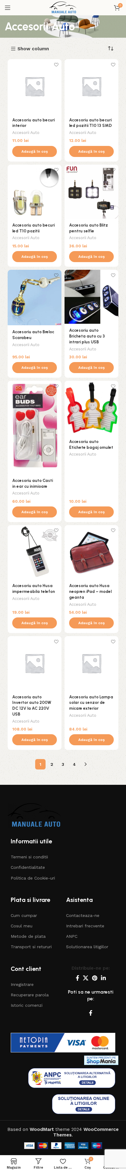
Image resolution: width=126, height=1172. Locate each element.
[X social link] (85, 978)
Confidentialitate (28, 867)
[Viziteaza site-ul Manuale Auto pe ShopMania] (101, 1060)
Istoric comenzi (27, 1005)
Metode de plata (28, 936)
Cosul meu (21, 925)
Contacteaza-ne (82, 915)
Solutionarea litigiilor (87, 946)
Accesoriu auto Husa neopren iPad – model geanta (90, 591)
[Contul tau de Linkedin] (103, 978)
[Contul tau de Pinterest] (94, 978)
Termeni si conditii (29, 856)
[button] (34, 151)
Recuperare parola (30, 994)
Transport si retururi (31, 946)
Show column (33, 49)
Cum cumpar (24, 915)
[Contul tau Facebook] (77, 978)
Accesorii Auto (25, 132)
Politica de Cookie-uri (33, 878)
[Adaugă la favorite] (56, 64)
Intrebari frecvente (85, 925)
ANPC (71, 936)
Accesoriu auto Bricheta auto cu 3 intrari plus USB (87, 336)
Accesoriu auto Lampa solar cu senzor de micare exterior (91, 702)
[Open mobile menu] (8, 8)
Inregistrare (22, 984)
